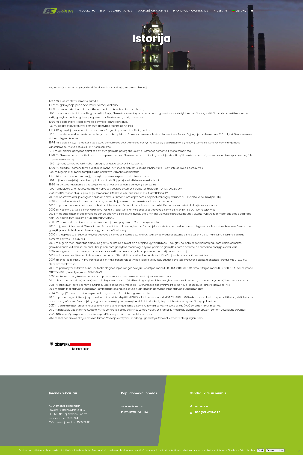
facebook (201, 406)
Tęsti (260, 450)
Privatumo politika (134, 412)
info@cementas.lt (207, 412)
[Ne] (299, 450)
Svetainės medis (132, 406)
